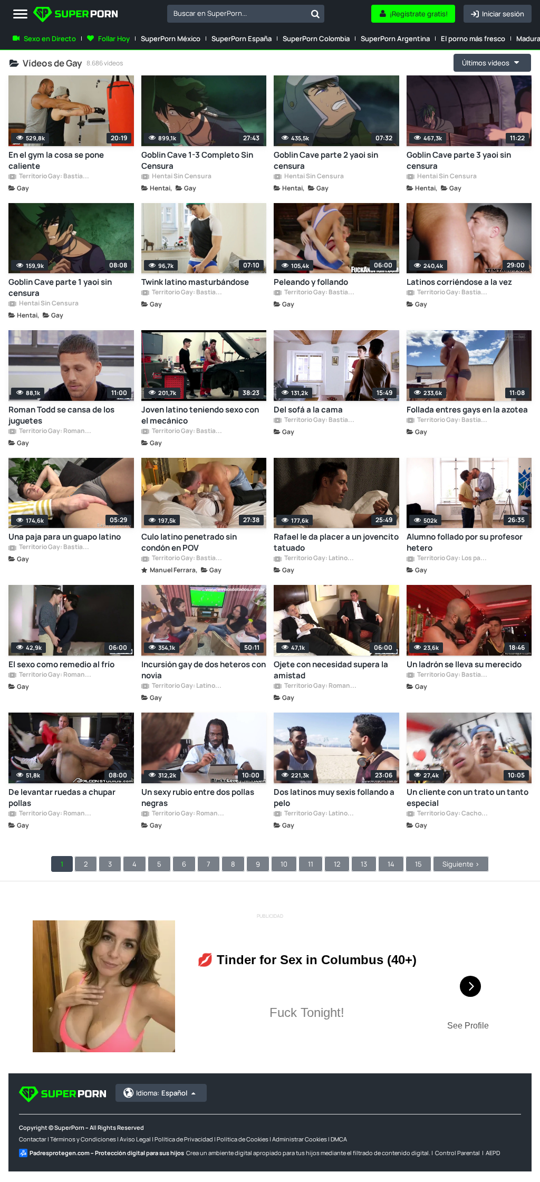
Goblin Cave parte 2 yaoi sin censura (326, 160)
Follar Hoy (114, 38)
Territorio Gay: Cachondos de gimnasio (453, 814)
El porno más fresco (473, 38)
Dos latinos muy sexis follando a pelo (334, 797)
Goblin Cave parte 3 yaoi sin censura (459, 160)
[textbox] (236, 13)
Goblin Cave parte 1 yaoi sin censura (60, 287)
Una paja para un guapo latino (64, 536)
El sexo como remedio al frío (61, 664)
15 (418, 864)
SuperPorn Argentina (395, 38)
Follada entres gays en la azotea (467, 409)
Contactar (32, 1139)
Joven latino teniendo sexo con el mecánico (200, 415)
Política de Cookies (242, 1139)
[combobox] (245, 14)
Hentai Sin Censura (181, 176)
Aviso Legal (135, 1139)
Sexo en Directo (50, 38)
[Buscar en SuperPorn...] (315, 14)
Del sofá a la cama (308, 409)
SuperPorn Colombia (316, 38)
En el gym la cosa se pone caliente (56, 160)
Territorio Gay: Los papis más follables (453, 558)
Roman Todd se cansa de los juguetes (61, 415)
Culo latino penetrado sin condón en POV (189, 542)
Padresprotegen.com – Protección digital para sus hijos (107, 1153)
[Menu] (20, 14)
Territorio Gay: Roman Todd (55, 431)
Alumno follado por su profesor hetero (465, 542)
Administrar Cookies (299, 1139)
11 (310, 864)
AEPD (493, 1153)
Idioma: (161, 1093)
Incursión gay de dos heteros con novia (203, 670)
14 (391, 864)
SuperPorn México (170, 38)
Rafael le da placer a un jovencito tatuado (336, 542)
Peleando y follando (311, 281)
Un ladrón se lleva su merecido (464, 664)
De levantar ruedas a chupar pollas (61, 797)
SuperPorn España (241, 38)
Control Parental (457, 1153)
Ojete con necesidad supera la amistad (331, 670)
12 (337, 864)
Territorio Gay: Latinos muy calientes (320, 558)
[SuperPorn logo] (75, 15)
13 (364, 864)
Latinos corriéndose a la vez (459, 281)
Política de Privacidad (184, 1139)
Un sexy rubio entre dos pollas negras (197, 797)
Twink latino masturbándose (195, 281)
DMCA (339, 1139)
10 (284, 864)
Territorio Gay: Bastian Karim (55, 176)
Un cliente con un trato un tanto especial (467, 797)
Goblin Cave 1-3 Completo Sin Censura (197, 160)
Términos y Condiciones (83, 1139)
